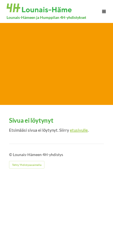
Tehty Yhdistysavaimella (26, 164)
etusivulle (79, 129)
